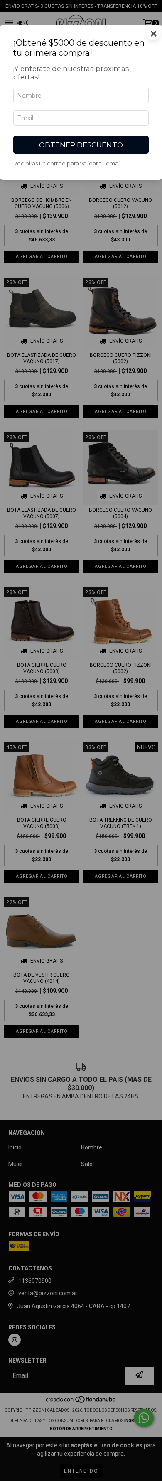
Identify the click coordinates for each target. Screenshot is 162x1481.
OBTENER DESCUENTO (81, 145)
